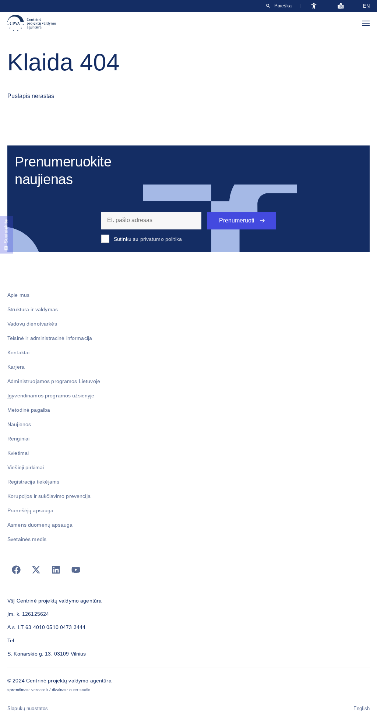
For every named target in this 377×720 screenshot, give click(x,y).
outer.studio (80, 690)
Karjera (16, 367)
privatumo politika (161, 239)
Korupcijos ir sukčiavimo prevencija (49, 496)
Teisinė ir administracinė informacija (49, 338)
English (361, 708)
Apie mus (18, 295)
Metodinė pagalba (28, 410)
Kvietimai (18, 453)
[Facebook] (16, 570)
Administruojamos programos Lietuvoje (53, 381)
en (366, 6)
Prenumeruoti (236, 220)
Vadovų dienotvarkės (32, 324)
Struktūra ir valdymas (32, 309)
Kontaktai (18, 352)
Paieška (283, 5)
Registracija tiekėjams (33, 482)
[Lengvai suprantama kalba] (340, 6)
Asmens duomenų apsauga (40, 525)
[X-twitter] (36, 570)
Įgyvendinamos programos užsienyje (51, 395)
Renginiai (18, 439)
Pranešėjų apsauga (30, 510)
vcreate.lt (39, 690)
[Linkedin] (56, 570)
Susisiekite (6, 231)
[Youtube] (76, 570)
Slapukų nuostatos (27, 708)
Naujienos (19, 424)
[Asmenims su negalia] (313, 6)
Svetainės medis (26, 539)
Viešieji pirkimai (25, 467)
